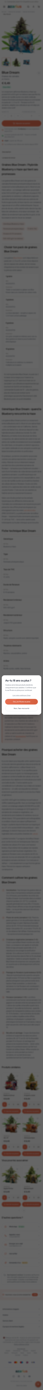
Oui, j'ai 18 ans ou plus (21, 702)
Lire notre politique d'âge (22, 695)
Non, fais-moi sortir (21, 708)
